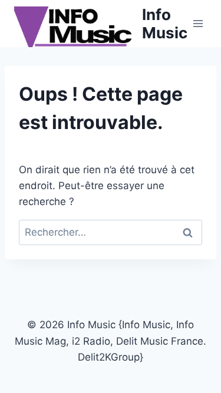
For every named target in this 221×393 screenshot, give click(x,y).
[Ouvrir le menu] (198, 23)
